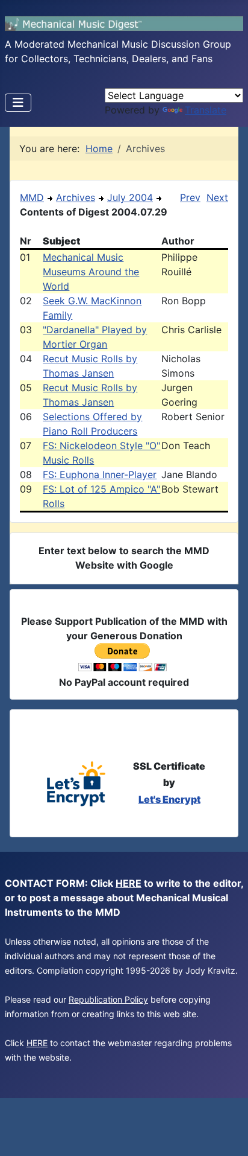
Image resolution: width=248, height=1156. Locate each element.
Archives (75, 197)
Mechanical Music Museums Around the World (91, 271)
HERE (128, 883)
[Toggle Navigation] (18, 103)
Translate (205, 110)
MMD (32, 197)
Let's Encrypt (169, 799)
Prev (190, 197)
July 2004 (130, 197)
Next (217, 197)
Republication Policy (108, 999)
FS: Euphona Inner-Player (100, 474)
